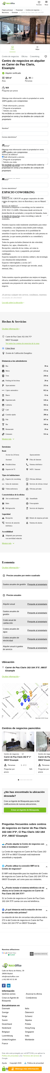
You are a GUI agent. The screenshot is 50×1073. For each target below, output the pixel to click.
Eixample (15, 12)
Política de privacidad (10, 1056)
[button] (31, 735)
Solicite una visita (10, 111)
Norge (4, 1016)
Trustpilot (5, 147)
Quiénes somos (8, 994)
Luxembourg (7, 1036)
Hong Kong (30, 1028)
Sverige (5, 1012)
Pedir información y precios (14, 106)
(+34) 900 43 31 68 (9, 979)
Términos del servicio (31, 1056)
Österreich (29, 1012)
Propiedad (19, 10)
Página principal (7, 10)
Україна (28, 1020)
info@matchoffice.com (10, 976)
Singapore (29, 1032)
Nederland (6, 1028)
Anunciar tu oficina (34, 994)
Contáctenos (31, 998)
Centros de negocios (32, 10)
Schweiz (28, 1016)
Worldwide (29, 1040)
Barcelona (5, 12)
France (5, 1043)
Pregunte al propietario (12, 108)
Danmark (6, 1008)
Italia (27, 1008)
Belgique (6, 1032)
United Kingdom (9, 1040)
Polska (28, 1024)
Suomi (5, 1020)
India (27, 1036)
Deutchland (7, 1024)
